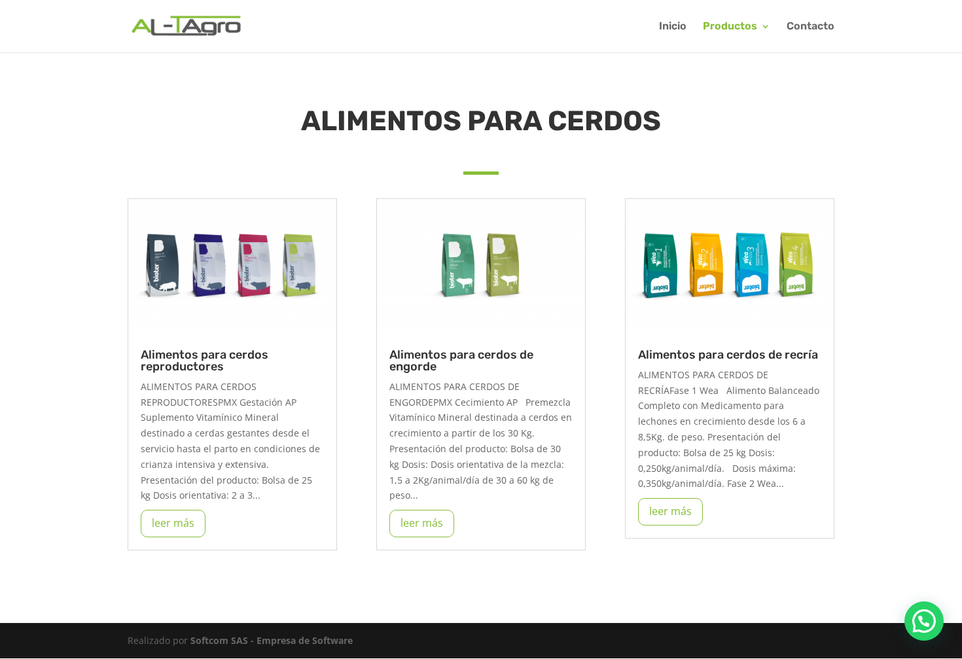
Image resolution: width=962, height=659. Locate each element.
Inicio (672, 27)
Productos (730, 27)
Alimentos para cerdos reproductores (204, 360)
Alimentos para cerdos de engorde (461, 360)
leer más (173, 523)
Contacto (810, 27)
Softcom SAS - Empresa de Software (271, 640)
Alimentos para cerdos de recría (728, 354)
